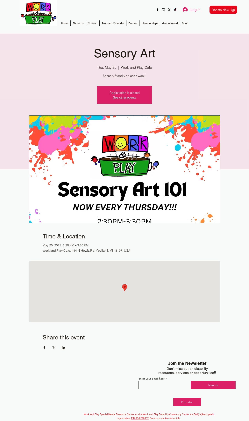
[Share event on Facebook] (44, 347)
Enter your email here (152, 378)
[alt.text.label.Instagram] (163, 10)
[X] (169, 10)
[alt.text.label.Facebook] (158, 10)
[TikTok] (175, 10)
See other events (124, 97)
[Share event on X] (54, 347)
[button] (149, 23)
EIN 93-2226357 (140, 418)
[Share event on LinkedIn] (63, 347)
